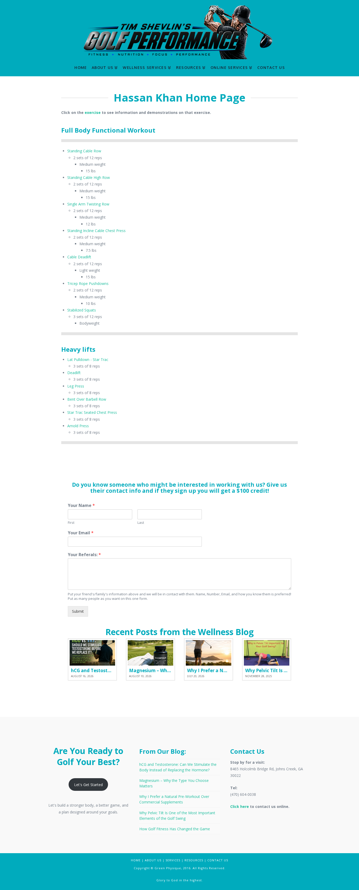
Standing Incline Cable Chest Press (96, 230)
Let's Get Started (88, 784)
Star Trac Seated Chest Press (92, 412)
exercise (93, 112)
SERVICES (173, 860)
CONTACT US (217, 860)
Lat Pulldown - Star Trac (87, 359)
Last (140, 522)
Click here (239, 806)
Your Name (81, 505)
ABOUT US (153, 860)
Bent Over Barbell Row (86, 399)
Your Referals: (84, 554)
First (71, 522)
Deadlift (74, 372)
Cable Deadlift (79, 256)
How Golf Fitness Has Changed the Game (174, 828)
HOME (136, 860)
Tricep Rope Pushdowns (88, 283)
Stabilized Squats (81, 310)
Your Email (81, 533)
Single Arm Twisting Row (88, 204)
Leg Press (75, 386)
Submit (78, 611)
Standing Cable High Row (88, 177)
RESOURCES (193, 860)
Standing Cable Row (84, 150)
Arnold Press (78, 425)
